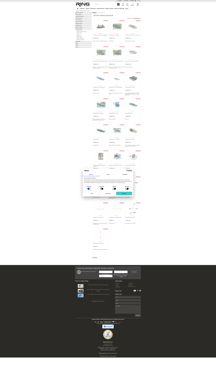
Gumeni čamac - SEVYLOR (114, 35)
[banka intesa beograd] (108, 321)
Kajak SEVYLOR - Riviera (113, 113)
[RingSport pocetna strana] (78, 8)
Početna (77, 10)
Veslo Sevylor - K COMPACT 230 (115, 217)
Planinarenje (79, 35)
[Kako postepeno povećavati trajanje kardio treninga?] (80, 295)
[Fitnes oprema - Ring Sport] (84, 5)
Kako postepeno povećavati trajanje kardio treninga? (98, 294)
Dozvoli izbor (108, 193)
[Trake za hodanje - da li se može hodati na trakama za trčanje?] (80, 290)
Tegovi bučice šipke (79, 16)
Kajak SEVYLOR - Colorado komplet (115, 87)
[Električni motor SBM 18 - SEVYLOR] (116, 156)
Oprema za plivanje (80, 38)
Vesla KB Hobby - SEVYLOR (98, 243)
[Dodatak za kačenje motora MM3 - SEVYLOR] (100, 156)
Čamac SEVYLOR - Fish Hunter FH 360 (116, 61)
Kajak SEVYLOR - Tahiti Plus (114, 139)
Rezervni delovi (79, 25)
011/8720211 (119, 0)
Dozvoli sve (124, 193)
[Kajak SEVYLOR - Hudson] (133, 78)
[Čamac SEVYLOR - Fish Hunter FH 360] (116, 52)
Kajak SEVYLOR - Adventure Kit (98, 87)
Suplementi (78, 41)
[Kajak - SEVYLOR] (133, 104)
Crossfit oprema (79, 19)
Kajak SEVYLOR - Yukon (129, 139)
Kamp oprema (79, 32)
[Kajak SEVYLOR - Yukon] (133, 130)
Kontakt (117, 285)
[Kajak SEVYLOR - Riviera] (116, 104)
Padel (77, 43)
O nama (117, 284)
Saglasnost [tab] (91, 174)
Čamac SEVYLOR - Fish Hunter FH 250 (100, 61)
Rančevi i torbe (79, 30)
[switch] (101, 189)
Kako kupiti (117, 283)
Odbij (92, 193)
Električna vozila (79, 23)
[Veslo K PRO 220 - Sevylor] (133, 208)
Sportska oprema (83, 10)
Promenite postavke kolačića (112, 353)
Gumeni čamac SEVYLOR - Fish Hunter (132, 35)
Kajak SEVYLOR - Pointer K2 (98, 113)
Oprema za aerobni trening (81, 31)
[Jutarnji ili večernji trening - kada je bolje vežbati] (80, 285)
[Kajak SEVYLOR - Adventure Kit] (100, 78)
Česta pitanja (130, 284)
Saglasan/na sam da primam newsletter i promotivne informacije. (121, 275)
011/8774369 (126, 0)
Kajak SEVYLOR (96, 139)
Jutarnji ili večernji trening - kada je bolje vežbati (98, 284)
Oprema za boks (109, 8)
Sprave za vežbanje (90, 8)
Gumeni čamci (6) (96, 15)
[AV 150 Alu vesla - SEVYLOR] (100, 208)
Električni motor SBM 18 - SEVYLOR (115, 165)
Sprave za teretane (119, 8)
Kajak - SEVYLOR (128, 113)
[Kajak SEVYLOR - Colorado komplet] (116, 78)
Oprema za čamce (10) (109, 15)
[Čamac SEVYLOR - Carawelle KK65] (133, 52)
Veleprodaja (118, 286)
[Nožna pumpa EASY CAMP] (133, 156)
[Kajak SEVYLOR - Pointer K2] (100, 104)
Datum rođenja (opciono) (106, 274)
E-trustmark (118, 287)
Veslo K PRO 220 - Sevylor (130, 217)
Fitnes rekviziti (100, 8)
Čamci (78, 34)
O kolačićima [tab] (124, 174)
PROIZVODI (82, 8)
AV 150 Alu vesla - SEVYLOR (98, 217)
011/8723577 (132, 0)
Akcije (126, 8)
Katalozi (129, 285)
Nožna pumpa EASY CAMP (130, 165)
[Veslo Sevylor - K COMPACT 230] (116, 208)
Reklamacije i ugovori (132, 286)
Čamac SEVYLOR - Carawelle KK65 (131, 61)
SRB (140, 0)
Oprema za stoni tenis (80, 39)
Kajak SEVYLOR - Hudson (130, 87)
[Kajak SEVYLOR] (100, 130)
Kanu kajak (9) (102, 15)
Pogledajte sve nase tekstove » (98, 301)
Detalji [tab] (108, 174)
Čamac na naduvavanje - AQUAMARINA (100, 35)
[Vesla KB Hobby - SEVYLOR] (100, 234)
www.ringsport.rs (106, 356)
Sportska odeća (79, 36)
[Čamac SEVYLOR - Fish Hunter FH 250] (100, 52)
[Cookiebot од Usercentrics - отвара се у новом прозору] (127, 171)
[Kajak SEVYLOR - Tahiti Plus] (116, 130)
